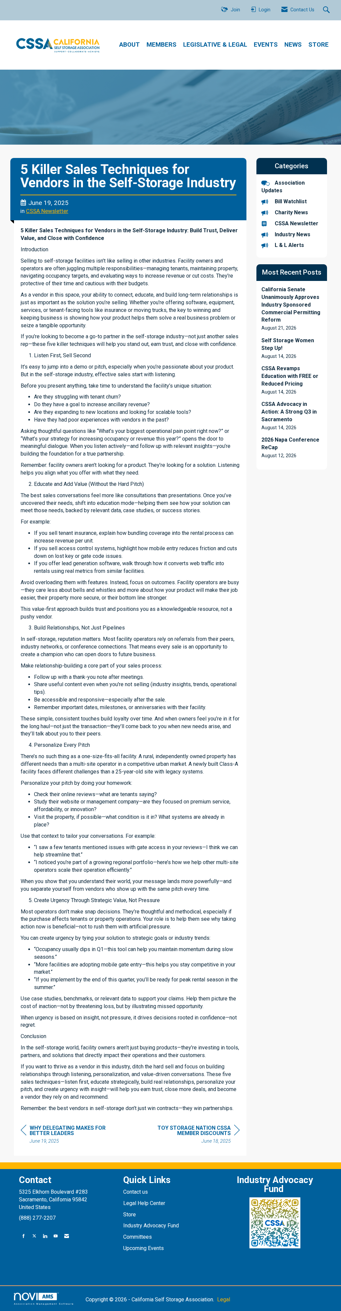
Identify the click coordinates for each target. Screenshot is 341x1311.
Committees (137, 1237)
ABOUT (129, 44)
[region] (190, 1135)
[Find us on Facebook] (23, 1236)
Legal (223, 1299)
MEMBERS (161, 44)
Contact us (136, 1192)
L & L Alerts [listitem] (289, 245)
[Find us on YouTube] (55, 1236)
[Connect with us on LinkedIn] (45, 1236)
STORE (318, 44)
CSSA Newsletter (47, 211)
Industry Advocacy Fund (151, 1225)
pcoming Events (146, 1248)
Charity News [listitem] (291, 212)
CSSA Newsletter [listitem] (296, 223)
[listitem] (291, 309)
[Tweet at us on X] (34, 1236)
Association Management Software (44, 1303)
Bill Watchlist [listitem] (291, 201)
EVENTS (266, 44)
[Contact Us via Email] (67, 1236)
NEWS (293, 44)
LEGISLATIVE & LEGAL (215, 44)
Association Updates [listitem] (283, 187)
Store (130, 1214)
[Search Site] (327, 10)
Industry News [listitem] (292, 234)
